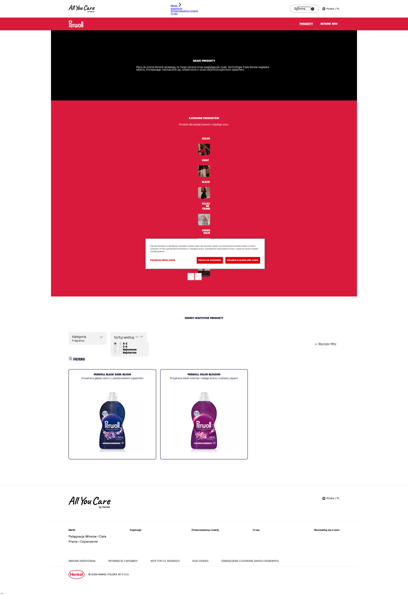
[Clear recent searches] (312, 9)
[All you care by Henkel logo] (82, 8)
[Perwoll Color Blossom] (204, 414)
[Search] (295, 9)
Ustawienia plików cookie (162, 260)
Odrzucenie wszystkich (209, 260)
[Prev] (191, 276)
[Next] (198, 276)
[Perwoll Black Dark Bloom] (112, 414)
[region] (205, 253)
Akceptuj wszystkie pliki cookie (242, 260)
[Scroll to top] (2, 594)
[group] (204, 209)
